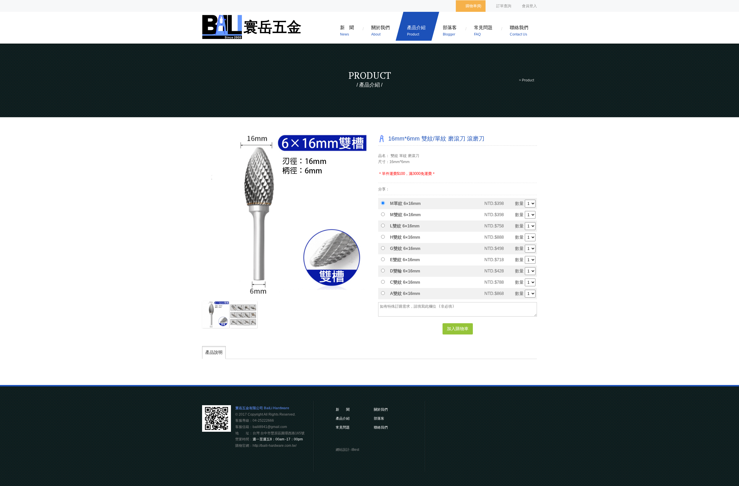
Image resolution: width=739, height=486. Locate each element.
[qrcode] (216, 430)
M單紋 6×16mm (405, 203)
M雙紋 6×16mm (405, 214)
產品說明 (214, 352)
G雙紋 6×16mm (405, 248)
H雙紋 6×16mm (405, 237)
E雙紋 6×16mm (405, 259)
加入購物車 (458, 328)
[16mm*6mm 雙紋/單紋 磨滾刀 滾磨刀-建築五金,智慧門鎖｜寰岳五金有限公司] (411, 189)
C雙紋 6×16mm (405, 282)
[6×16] (215, 314)
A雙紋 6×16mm (405, 293)
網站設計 (343, 450)
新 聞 (347, 30)
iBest (355, 450)
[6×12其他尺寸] (243, 314)
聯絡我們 (519, 30)
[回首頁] (516, 80)
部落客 (450, 30)
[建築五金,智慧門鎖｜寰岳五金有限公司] (365, 439)
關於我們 (380, 30)
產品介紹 (416, 30)
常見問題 (483, 30)
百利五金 (252, 29)
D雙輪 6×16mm (405, 270)
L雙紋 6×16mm (404, 225)
